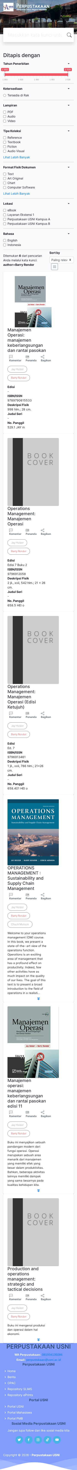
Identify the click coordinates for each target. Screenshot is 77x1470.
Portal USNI (15, 1406)
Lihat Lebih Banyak (16, 157)
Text (10, 174)
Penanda (31, 360)
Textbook (14, 142)
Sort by (54, 252)
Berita (11, 1377)
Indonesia (14, 245)
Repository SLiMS (19, 1389)
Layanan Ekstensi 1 (20, 214)
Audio (11, 116)
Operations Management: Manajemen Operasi (21, 516)
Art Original (15, 178)
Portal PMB (15, 1418)
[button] (38, 998)
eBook (11, 210)
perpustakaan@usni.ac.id (43, 1359)
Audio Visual (15, 151)
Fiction (12, 146)
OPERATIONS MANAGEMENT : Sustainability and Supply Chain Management (25, 878)
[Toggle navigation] (68, 7)
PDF (10, 112)
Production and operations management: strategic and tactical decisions (25, 1279)
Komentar (15, 360)
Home (11, 1371)
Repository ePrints (20, 1395)
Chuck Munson (20, 924)
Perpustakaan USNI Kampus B (28, 223)
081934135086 (52, 1354)
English (12, 240)
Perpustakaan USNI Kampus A (28, 219)
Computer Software (21, 187)
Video (11, 121)
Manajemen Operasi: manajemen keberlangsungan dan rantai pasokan (26, 340)
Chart (11, 183)
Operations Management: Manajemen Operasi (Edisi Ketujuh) (21, 697)
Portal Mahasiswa (19, 1412)
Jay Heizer (17, 369)
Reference (14, 137)
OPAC (11, 1383)
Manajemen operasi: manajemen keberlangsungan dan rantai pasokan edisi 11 (26, 1093)
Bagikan (46, 360)
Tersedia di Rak (18, 95)
